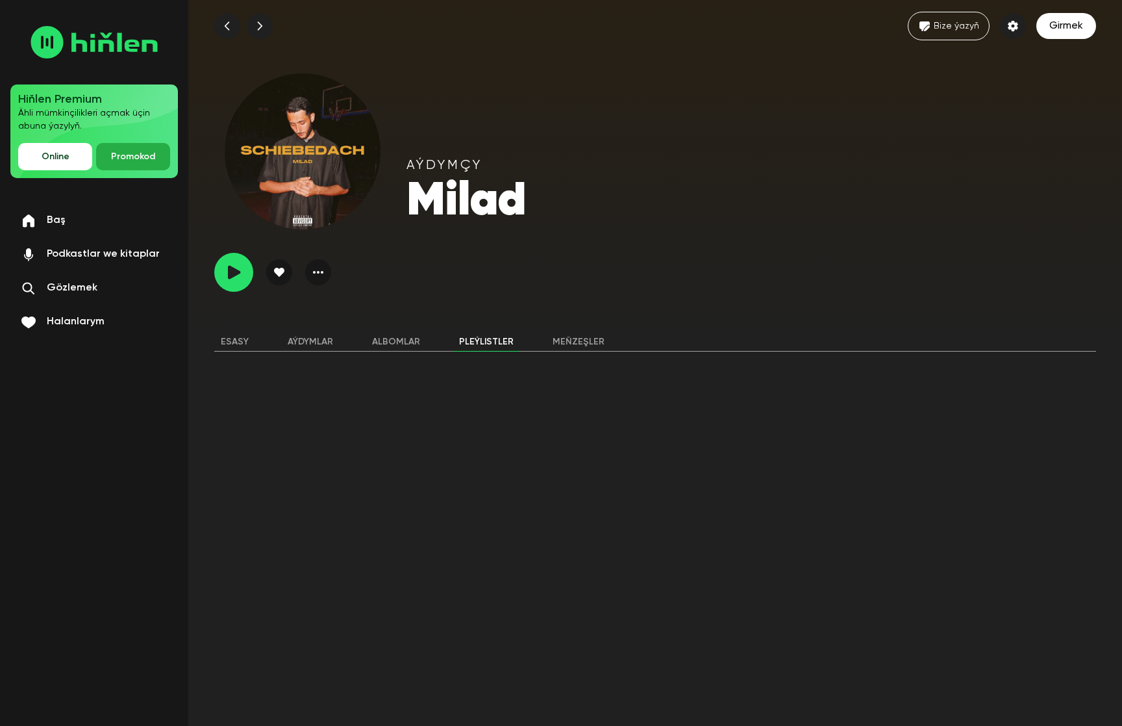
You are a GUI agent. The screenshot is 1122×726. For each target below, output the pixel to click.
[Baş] (94, 42)
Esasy (235, 341)
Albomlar (396, 341)
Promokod (133, 156)
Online (55, 156)
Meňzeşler (579, 341)
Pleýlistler (486, 341)
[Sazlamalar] (1013, 26)
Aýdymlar (310, 341)
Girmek (1066, 26)
